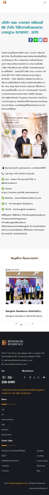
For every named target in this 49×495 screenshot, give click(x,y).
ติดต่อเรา (5, 429)
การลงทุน (5, 471)
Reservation (6, 434)
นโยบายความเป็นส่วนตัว (38, 488)
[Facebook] (24, 377)
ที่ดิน (38, 471)
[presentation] (16, 324)
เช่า (3, 414)
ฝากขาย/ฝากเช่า (8, 419)
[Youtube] (44, 377)
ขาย (3, 409)
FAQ (3, 424)
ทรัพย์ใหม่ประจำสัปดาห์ (10, 460)
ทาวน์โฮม (40, 456)
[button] (21, 324)
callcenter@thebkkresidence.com (18, 360)
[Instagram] (38, 377)
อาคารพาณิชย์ (42, 461)
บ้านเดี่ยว (40, 451)
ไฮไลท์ (4, 455)
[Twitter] (30, 377)
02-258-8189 (8, 379)
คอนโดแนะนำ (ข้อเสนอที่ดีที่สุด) (13, 450)
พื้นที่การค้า (41, 466)
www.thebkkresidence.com (15, 364)
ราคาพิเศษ (5, 465)
